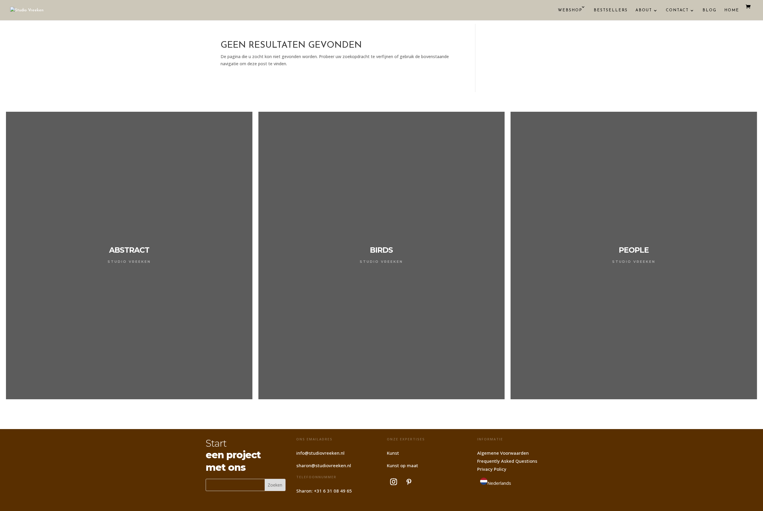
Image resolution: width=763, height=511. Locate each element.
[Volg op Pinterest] (409, 482)
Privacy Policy (491, 469)
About (643, 10)
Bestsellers (611, 10)
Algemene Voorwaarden (503, 453)
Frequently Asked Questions (507, 461)
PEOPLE (634, 250)
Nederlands (499, 483)
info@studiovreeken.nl (320, 453)
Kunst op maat (402, 465)
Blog (709, 10)
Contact (677, 10)
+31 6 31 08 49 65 (333, 491)
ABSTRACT (129, 250)
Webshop (570, 10)
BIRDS (381, 250)
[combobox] (495, 482)
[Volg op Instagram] (394, 482)
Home (731, 10)
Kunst (393, 453)
